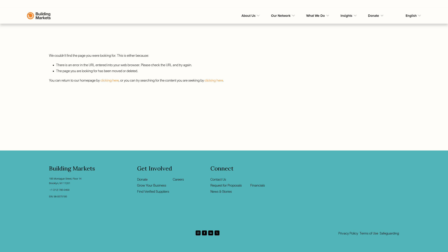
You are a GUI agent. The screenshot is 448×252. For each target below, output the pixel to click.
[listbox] (413, 15)
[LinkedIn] (210, 232)
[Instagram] (198, 232)
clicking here (109, 80)
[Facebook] (204, 232)
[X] (217, 232)
